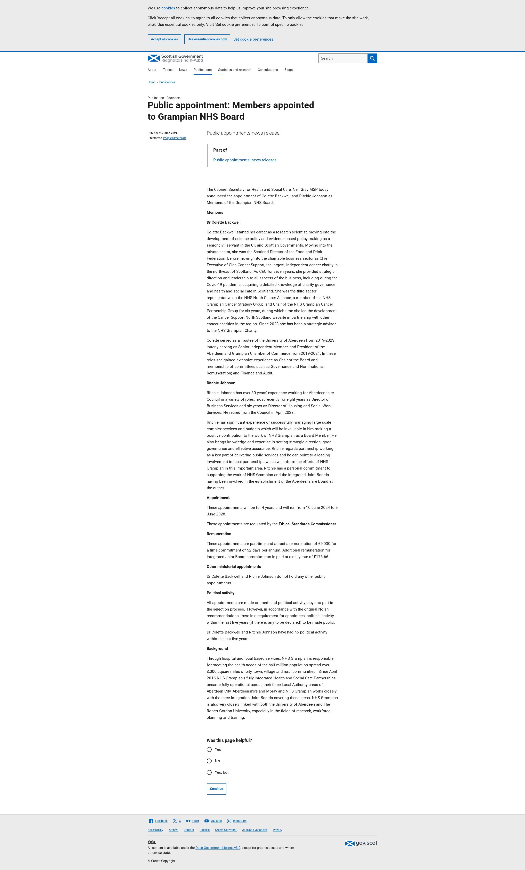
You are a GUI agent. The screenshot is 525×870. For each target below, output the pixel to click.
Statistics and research (234, 70)
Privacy (277, 829)
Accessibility (155, 829)
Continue (216, 789)
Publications (203, 70)
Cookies (205, 829)
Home (151, 82)
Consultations (268, 70)
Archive (173, 829)
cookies (168, 8)
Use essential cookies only (207, 39)
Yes (218, 749)
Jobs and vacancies (254, 829)
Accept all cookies (164, 39)
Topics (167, 70)
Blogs (288, 70)
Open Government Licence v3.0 (217, 848)
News (183, 70)
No (217, 761)
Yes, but (221, 772)
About (152, 70)
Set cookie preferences (253, 39)
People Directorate (174, 138)
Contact (189, 829)
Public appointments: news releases (244, 160)
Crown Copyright (226, 829)
